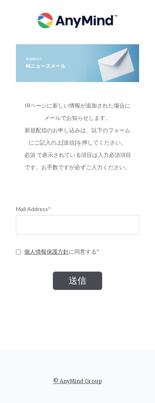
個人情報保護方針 (46, 251)
